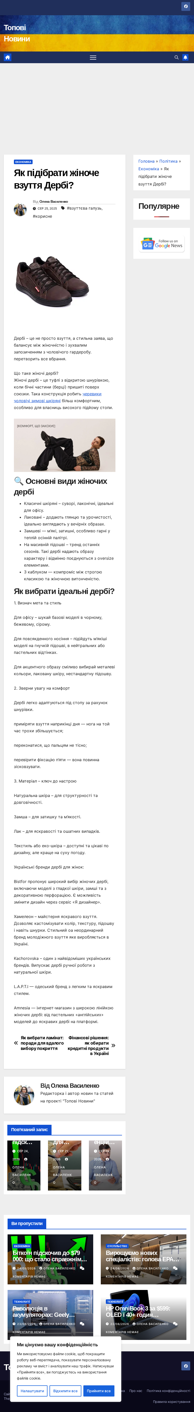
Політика (168, 161)
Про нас (135, 1391)
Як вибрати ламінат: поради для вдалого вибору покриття (42, 1043)
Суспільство (117, 1246)
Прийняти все (99, 1391)
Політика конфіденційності (168, 1391)
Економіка (23, 161)
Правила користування (171, 1402)
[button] (177, 57)
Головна (146, 161)
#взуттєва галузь (84, 208)
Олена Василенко (53, 201)
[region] (65, 1369)
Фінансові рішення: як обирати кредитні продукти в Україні (88, 1045)
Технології (22, 1301)
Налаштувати (32, 1391)
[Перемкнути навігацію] (93, 57)
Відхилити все (65, 1391)
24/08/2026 (27, 1268)
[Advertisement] (97, 101)
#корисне (42, 216)
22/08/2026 (120, 1324)
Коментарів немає (29, 1276)
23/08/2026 (27, 1324)
